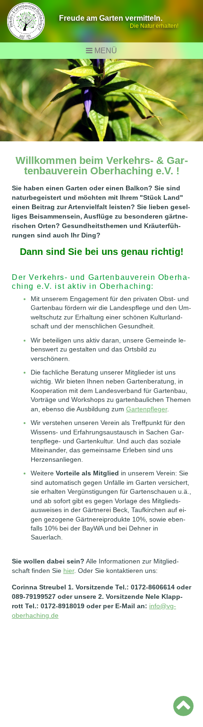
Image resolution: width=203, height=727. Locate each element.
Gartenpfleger (146, 409)
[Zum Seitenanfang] (183, 706)
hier (68, 570)
